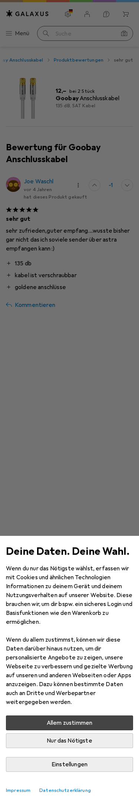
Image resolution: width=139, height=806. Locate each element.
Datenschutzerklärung (65, 790)
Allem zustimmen (69, 723)
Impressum (18, 790)
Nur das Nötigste (69, 740)
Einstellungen (69, 764)
